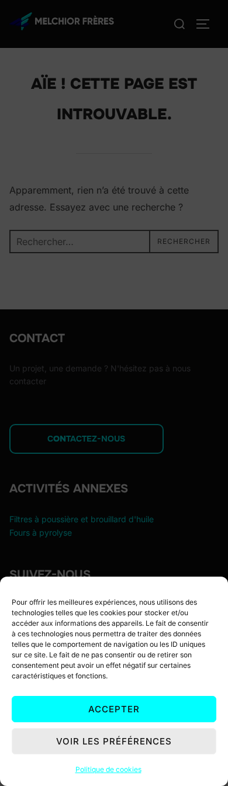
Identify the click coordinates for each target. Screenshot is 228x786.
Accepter (114, 709)
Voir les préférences (114, 741)
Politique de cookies (108, 769)
